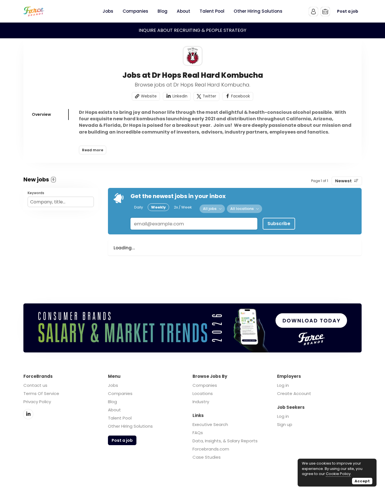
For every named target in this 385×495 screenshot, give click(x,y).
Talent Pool (120, 418)
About (114, 410)
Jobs (113, 385)
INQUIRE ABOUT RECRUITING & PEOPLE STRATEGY (192, 30)
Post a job (347, 11)
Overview (41, 114)
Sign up (284, 424)
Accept (362, 481)
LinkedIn (28, 414)
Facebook (240, 96)
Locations (203, 393)
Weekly (158, 207)
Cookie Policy (338, 473)
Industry (201, 402)
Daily (138, 207)
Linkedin (179, 96)
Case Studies (207, 457)
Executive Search (210, 424)
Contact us (35, 385)
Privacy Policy (37, 402)
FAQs (198, 433)
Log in (283, 385)
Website (149, 96)
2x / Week (183, 207)
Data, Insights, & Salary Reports (225, 441)
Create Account (294, 393)
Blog (112, 402)
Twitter (209, 96)
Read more (92, 150)
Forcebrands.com (211, 449)
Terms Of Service (41, 393)
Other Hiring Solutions (130, 426)
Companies (120, 393)
